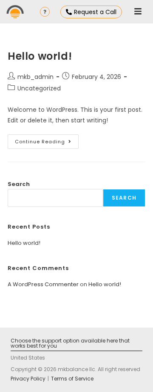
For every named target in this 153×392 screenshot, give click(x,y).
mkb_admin (35, 77)
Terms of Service (72, 378)
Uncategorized (39, 88)
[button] (137, 11)
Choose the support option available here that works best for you (70, 343)
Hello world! (40, 56)
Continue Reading (47, 139)
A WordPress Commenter (43, 284)
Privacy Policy (28, 378)
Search (19, 184)
